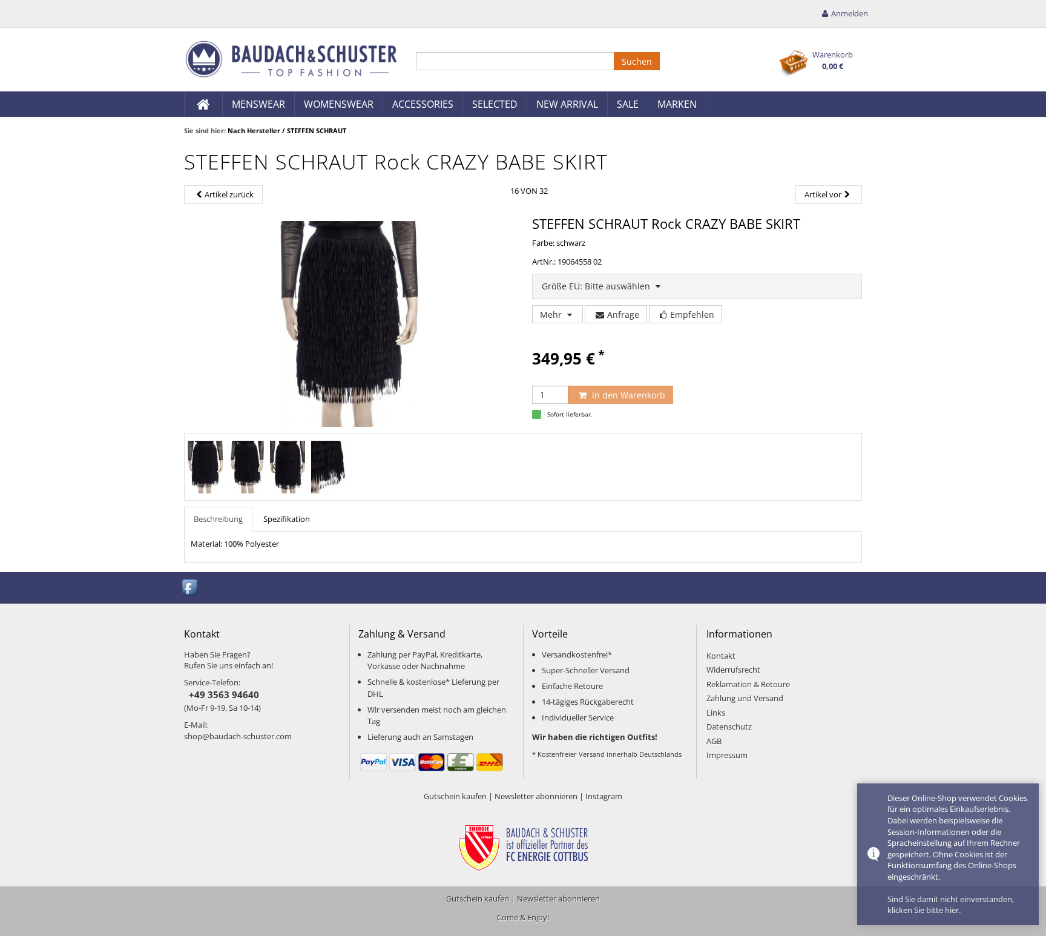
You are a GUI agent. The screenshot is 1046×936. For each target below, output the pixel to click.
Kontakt (720, 655)
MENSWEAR (258, 104)
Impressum (727, 755)
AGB (714, 741)
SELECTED (495, 104)
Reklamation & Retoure (748, 684)
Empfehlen (692, 314)
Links (715, 712)
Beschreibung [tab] (218, 518)
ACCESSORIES (422, 104)
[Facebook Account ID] (190, 586)
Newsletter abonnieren (536, 796)
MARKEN (677, 104)
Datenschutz (729, 726)
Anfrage (623, 314)
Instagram (603, 796)
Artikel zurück (229, 194)
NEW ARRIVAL (567, 104)
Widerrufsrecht (733, 669)
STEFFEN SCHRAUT (316, 130)
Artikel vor (822, 194)
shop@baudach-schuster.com (238, 736)
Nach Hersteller (254, 130)
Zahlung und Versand (744, 698)
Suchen (637, 61)
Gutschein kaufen (455, 796)
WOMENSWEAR (338, 104)
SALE (628, 104)
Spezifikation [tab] (286, 518)
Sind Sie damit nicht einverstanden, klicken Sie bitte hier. (950, 905)
